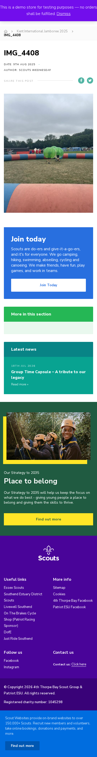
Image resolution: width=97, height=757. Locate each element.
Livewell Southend (18, 607)
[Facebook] (81, 80)
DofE (7, 632)
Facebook (11, 660)
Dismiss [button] (64, 14)
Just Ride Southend (18, 638)
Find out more (48, 519)
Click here (78, 664)
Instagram (11, 667)
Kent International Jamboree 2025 (42, 31)
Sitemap (59, 587)
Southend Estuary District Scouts (23, 597)
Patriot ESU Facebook (69, 607)
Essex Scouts (14, 587)
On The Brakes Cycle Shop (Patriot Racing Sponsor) (20, 619)
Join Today (48, 285)
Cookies (59, 594)
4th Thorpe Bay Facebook (73, 600)
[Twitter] (90, 80)
